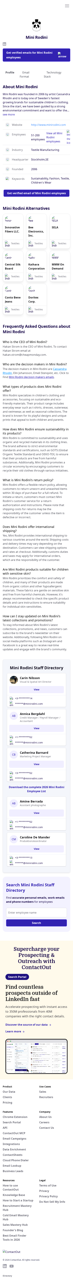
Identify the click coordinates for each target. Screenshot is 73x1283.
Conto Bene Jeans (13, 299)
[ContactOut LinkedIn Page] (5, 1266)
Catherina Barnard (34, 753)
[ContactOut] (19, 5)
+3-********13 (23, 857)
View (36, 689)
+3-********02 (23, 773)
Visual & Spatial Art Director (35, 681)
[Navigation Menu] (67, 5)
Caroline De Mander (35, 837)
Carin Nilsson (30, 678)
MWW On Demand (58, 266)
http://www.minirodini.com (48, 125)
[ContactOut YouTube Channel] (12, 1266)
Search (36, 923)
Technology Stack (52, 74)
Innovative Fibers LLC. (12, 229)
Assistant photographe (33, 805)
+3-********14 (23, 698)
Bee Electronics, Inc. (36, 231)
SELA (55, 227)
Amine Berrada (31, 801)
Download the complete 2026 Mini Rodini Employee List (36, 789)
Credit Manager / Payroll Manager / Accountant (40, 719)
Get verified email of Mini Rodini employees (36, 193)
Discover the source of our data (26, 1025)
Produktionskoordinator (33, 841)
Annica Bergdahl (32, 714)
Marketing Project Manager (35, 756)
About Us (45, 1117)
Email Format (24, 74)
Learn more (13, 1031)
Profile (9, 72)
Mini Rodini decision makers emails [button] (31, 377)
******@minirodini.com (29, 703)
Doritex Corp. (33, 299)
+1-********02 (23, 737)
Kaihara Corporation (36, 266)
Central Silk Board (13, 266)
